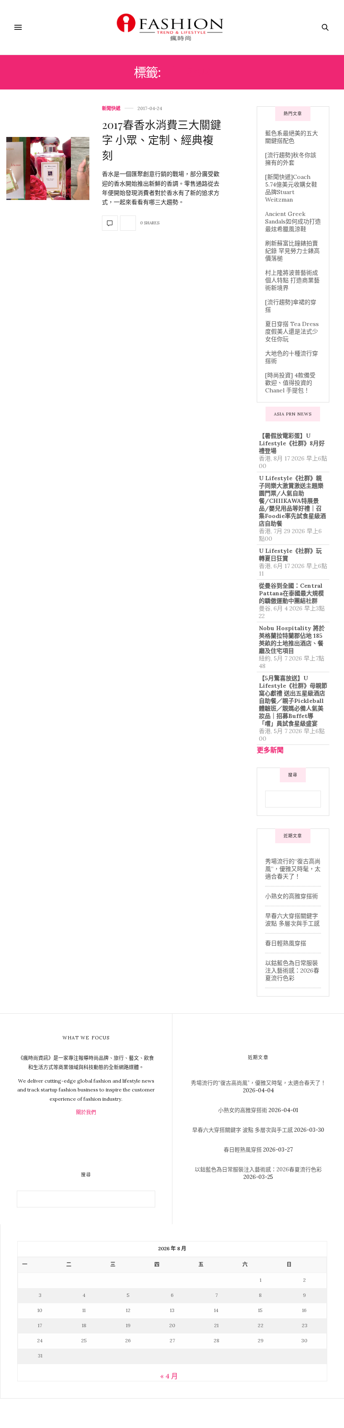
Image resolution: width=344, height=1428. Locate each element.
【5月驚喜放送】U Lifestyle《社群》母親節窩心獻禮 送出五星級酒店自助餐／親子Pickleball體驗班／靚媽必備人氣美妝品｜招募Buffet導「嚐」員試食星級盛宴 (293, 700)
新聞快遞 (111, 108)
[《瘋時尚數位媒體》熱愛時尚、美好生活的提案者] (172, 27)
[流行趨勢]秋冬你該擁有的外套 (290, 158)
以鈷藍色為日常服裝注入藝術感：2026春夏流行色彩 (292, 970)
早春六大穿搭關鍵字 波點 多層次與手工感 (292, 919)
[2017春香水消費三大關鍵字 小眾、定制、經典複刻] (47, 168)
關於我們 (86, 1112)
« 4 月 (169, 1376)
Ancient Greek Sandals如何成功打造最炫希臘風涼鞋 (293, 221)
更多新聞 (270, 750)
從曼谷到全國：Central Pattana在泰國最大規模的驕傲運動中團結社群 (291, 593)
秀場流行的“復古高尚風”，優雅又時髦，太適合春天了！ (293, 868)
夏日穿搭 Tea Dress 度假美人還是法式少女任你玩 (292, 331)
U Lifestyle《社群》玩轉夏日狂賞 (290, 554)
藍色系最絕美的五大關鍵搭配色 (291, 137)
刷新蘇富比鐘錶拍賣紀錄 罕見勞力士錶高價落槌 (292, 250)
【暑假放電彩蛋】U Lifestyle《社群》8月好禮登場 (292, 443)
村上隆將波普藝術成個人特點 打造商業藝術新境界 (292, 280)
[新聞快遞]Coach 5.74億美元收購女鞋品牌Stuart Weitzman (291, 188)
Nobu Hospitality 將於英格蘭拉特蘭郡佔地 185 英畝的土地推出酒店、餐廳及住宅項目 (292, 639)
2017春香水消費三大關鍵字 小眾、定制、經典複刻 (161, 140)
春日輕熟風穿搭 (285, 943)
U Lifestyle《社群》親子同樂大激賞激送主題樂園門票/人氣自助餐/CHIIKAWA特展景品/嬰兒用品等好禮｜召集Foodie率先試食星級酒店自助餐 (292, 500)
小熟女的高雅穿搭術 (291, 896)
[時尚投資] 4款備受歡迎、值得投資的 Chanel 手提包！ (290, 382)
